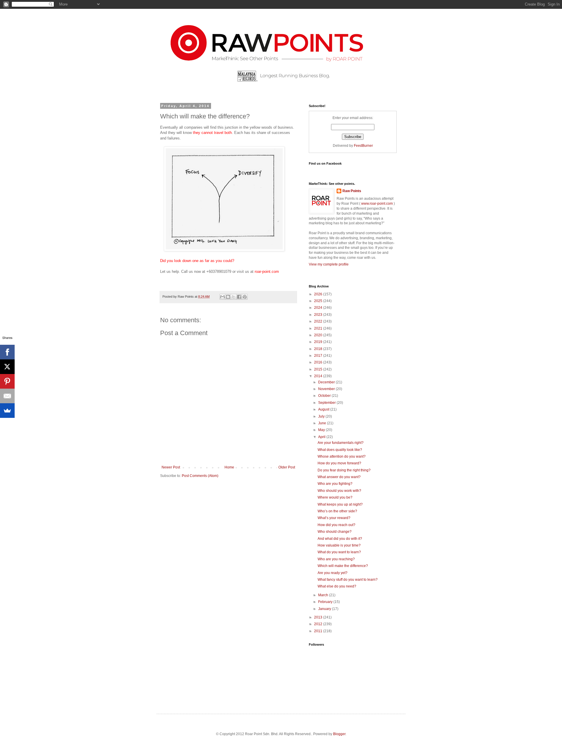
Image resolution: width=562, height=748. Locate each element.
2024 (318, 308)
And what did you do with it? (340, 539)
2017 (318, 356)
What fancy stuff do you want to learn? (348, 580)
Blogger (339, 734)
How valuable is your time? (339, 545)
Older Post (286, 467)
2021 (318, 328)
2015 (318, 369)
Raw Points (351, 191)
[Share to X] (234, 297)
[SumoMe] (7, 410)
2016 (318, 362)
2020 (318, 335)
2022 (318, 321)
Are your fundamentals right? (341, 443)
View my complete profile (329, 264)
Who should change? (335, 532)
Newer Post (171, 467)
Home (229, 467)
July (321, 416)
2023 (318, 315)
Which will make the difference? (343, 566)
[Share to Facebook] (239, 297)
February (325, 602)
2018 (318, 349)
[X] (7, 366)
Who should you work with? (339, 491)
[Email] (7, 396)
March (323, 595)
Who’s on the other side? (337, 511)
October (325, 396)
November (327, 389)
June (322, 423)
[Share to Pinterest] (245, 297)
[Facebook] (7, 352)
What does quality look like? (340, 450)
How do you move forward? (339, 463)
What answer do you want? (339, 477)
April (322, 437)
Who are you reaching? (336, 559)
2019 (318, 342)
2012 (318, 624)
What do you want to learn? (339, 552)
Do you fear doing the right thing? (344, 470)
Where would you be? (335, 497)
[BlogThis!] (228, 297)
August (324, 409)
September (327, 403)
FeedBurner (363, 146)
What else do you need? (337, 586)
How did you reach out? (336, 525)
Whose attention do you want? (342, 456)
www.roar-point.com (377, 203)
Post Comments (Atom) (200, 476)
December (327, 382)
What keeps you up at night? (340, 504)
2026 (318, 294)
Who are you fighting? (335, 484)
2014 (318, 376)
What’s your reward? (334, 518)
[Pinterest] (7, 381)
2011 (318, 631)
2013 (318, 617)
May (322, 430)
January (325, 609)
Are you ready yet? (332, 573)
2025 (318, 301)
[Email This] (222, 297)
